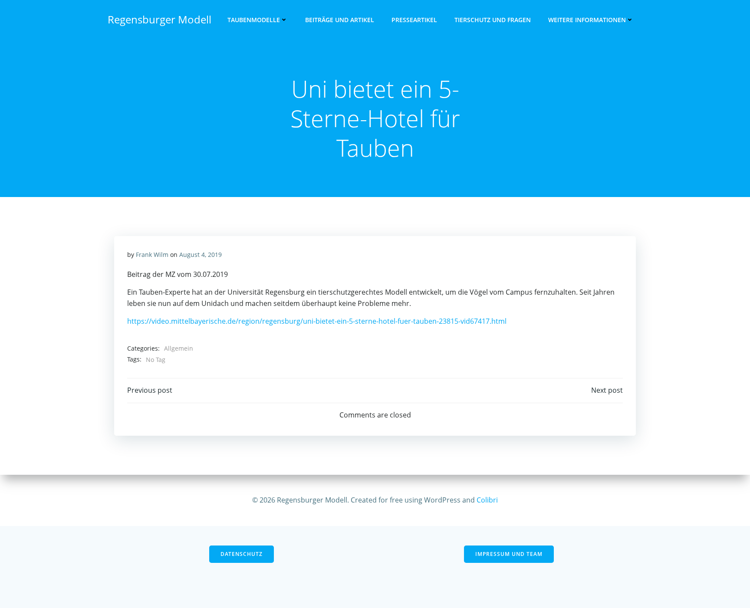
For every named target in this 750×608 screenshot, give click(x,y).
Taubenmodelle (253, 20)
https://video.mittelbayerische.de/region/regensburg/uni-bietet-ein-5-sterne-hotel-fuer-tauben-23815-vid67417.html (317, 321)
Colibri (487, 500)
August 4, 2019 (200, 254)
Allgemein (178, 348)
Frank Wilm (152, 254)
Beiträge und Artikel (339, 20)
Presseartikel (414, 20)
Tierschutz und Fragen (492, 20)
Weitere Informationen (587, 20)
